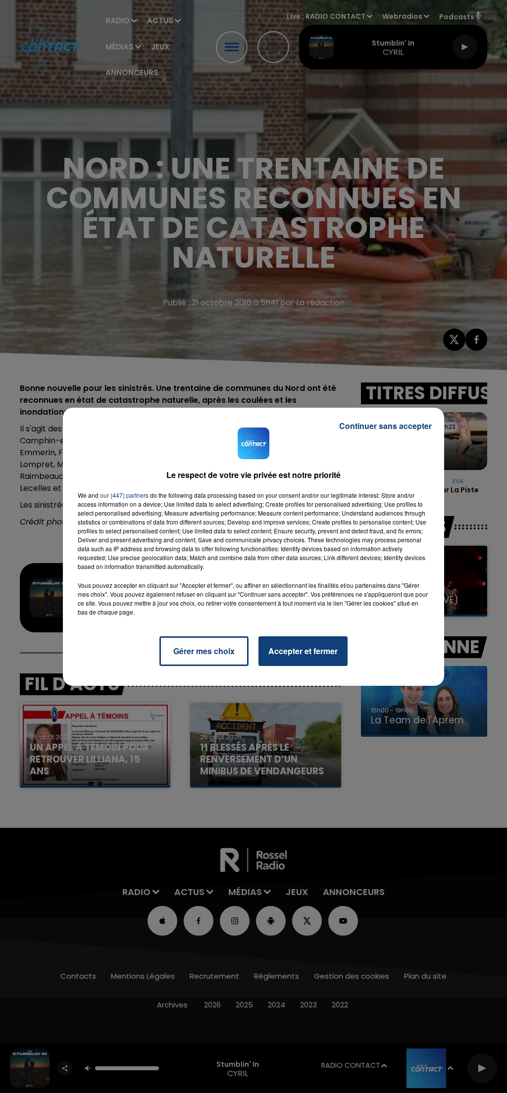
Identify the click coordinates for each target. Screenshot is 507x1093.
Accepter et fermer (303, 651)
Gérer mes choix (204, 651)
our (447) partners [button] (124, 495)
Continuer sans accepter (385, 425)
